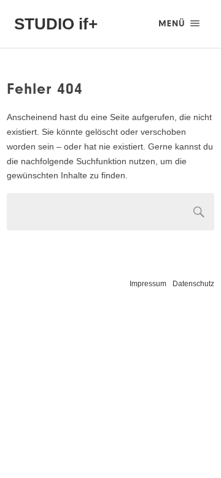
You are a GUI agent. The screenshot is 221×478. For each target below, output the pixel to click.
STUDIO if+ (56, 23)
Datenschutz (193, 283)
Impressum (148, 283)
